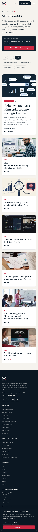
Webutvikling (5, 418)
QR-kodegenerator (7, 448)
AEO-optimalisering (7, 412)
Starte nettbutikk (6, 427)
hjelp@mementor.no (7, 506)
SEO (18, 57)
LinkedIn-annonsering (8, 424)
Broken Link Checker (7, 442)
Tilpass (7, 523)
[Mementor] (4, 3)
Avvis (15, 523)
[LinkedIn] (3, 399)
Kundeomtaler (6, 475)
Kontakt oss (24, 3)
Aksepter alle (19, 527)
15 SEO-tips (11, 395)
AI (11, 57)
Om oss (4, 469)
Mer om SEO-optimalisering (19, 48)
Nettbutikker (7, 67)
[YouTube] (12, 399)
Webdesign (5, 415)
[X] (8, 399)
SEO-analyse (5, 451)
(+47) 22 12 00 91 (6, 503)
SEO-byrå (4, 478)
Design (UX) (25, 62)
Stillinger (4, 484)
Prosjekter (5, 472)
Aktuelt (9, 11)
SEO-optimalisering (7, 409)
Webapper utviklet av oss (9, 457)
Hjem (3, 11)
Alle (5, 57)
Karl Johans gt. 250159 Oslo (7, 494)
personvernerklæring (8, 518)
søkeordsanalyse (18, 24)
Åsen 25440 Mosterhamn (7, 499)
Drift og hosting (20, 67)
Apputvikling (5, 430)
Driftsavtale (5, 433)
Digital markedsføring (10, 62)
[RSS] (17, 399)
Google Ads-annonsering (9, 421)
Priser (3, 466)
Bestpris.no (5, 454)
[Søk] (15, 3)
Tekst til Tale (5, 445)
